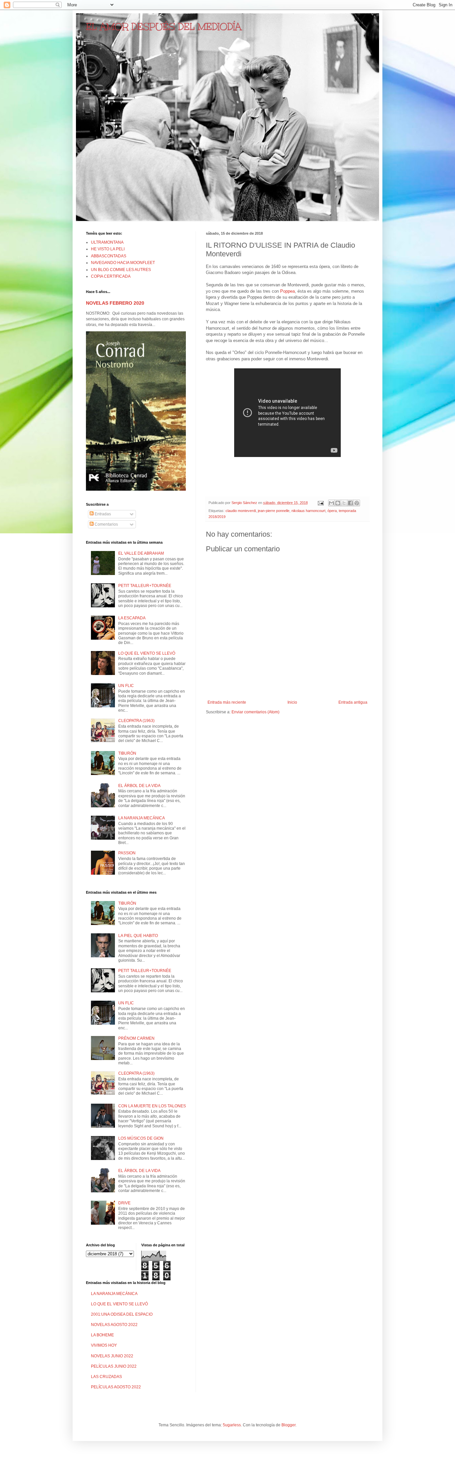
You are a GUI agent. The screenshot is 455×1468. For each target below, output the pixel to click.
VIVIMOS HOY (104, 1345)
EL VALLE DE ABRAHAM (141, 553)
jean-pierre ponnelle (273, 511)
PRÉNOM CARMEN (136, 1038)
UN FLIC (126, 685)
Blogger (288, 1425)
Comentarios (106, 524)
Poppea (287, 291)
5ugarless (232, 1425)
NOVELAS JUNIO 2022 (112, 1356)
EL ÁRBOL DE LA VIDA (139, 785)
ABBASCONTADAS (108, 256)
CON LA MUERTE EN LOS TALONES (152, 1106)
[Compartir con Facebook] (350, 503)
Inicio (292, 702)
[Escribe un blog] (337, 503)
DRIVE (124, 1203)
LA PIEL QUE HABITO (138, 935)
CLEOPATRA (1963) (136, 720)
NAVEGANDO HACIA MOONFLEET (123, 262)
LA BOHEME (102, 1335)
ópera (332, 511)
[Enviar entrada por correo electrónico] (320, 503)
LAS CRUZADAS (106, 1376)
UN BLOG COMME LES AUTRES (121, 269)
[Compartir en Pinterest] (356, 503)
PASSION (127, 853)
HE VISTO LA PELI (108, 249)
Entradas (102, 514)
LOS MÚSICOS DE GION (141, 1138)
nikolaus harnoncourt (308, 511)
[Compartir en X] (344, 503)
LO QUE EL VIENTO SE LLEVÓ (146, 653)
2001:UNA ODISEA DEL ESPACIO (122, 1314)
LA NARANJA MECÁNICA (141, 818)
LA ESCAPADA (132, 618)
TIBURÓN (127, 753)
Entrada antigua (352, 702)
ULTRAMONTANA (107, 242)
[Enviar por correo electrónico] (331, 503)
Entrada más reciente (227, 702)
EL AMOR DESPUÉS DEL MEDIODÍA (163, 27)
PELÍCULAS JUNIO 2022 (114, 1366)
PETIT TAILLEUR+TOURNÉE (144, 585)
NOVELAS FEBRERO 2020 (115, 303)
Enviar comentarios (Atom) (255, 712)
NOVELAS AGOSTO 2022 (114, 1324)
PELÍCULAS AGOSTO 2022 (116, 1387)
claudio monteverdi (241, 511)
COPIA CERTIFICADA (111, 276)
